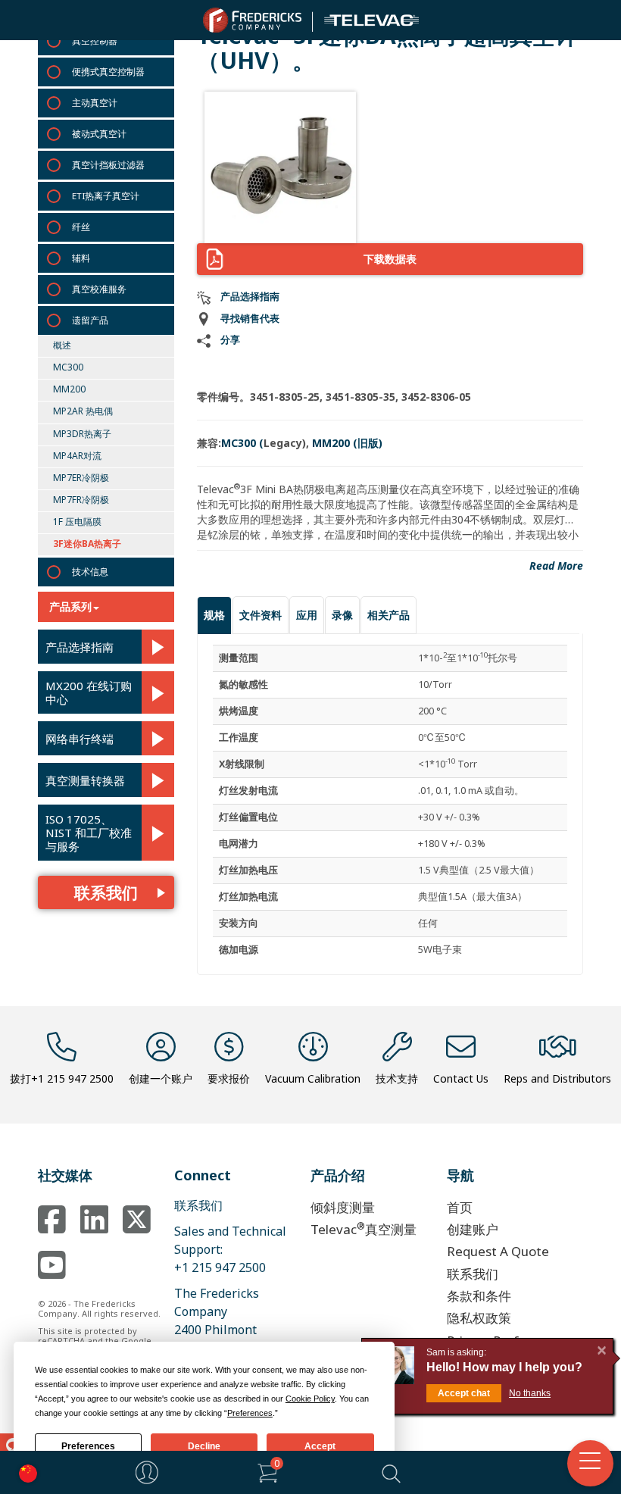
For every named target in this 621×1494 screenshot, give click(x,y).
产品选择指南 (79, 647)
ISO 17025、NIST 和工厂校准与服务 (88, 832)
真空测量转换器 (85, 780)
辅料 (81, 258)
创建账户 (472, 1229)
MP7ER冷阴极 (81, 477)
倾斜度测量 (342, 1207)
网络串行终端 (79, 738)
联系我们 (106, 892)
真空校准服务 (99, 289)
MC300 (68, 367)
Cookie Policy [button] (310, 1398)
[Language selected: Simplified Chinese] (24, 1472)
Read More (556, 565)
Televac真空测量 (363, 1228)
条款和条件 (479, 1296)
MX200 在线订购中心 (88, 692)
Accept (319, 1446)
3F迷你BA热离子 (87, 543)
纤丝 (81, 227)
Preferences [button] (250, 1412)
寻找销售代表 (249, 318)
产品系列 (70, 606)
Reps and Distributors (557, 1078)
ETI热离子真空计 (105, 196)
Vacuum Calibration (312, 1078)
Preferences (88, 1446)
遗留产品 (90, 320)
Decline (204, 1446)
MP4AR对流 (77, 455)
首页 (460, 1207)
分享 (230, 339)
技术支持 (397, 1078)
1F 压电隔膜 (77, 521)
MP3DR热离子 (82, 433)
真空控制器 (94, 40)
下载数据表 (390, 259)
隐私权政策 (479, 1318)
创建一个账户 (160, 1078)
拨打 (62, 1078)
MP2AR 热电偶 (83, 411)
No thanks (530, 1393)
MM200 (69, 389)
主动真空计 (94, 102)
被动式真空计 (99, 133)
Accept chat (464, 1393)
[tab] (214, 615)
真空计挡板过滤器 (108, 164)
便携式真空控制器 (108, 71)
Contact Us (460, 1078)
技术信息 (90, 571)
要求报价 (229, 1078)
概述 (62, 345)
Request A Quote (498, 1251)
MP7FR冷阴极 (81, 499)
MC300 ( (242, 443)
